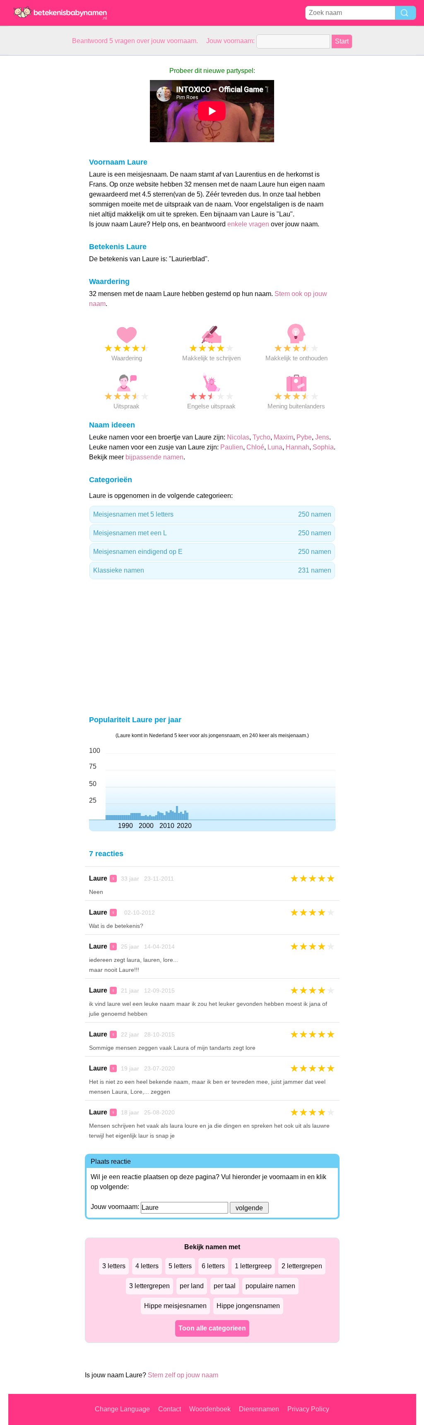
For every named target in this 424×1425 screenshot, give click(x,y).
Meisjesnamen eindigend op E (212, 551)
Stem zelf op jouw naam (183, 1375)
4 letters (147, 1266)
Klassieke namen (212, 570)
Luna (274, 447)
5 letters (180, 1266)
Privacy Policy (308, 1409)
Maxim (283, 437)
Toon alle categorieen (212, 1328)
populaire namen (270, 1285)
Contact (169, 1409)
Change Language (122, 1409)
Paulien (231, 447)
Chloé (255, 447)
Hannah (297, 447)
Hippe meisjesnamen (175, 1305)
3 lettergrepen (149, 1285)
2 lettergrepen (302, 1266)
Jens (322, 437)
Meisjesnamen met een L (212, 532)
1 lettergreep (253, 1266)
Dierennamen (259, 1409)
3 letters (113, 1266)
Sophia (323, 447)
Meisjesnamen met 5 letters (212, 514)
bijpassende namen (154, 457)
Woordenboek (210, 1409)
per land (192, 1285)
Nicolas (238, 437)
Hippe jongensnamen (248, 1305)
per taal (225, 1285)
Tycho (261, 437)
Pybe (304, 437)
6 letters (213, 1266)
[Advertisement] (41, 180)
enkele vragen (248, 224)
